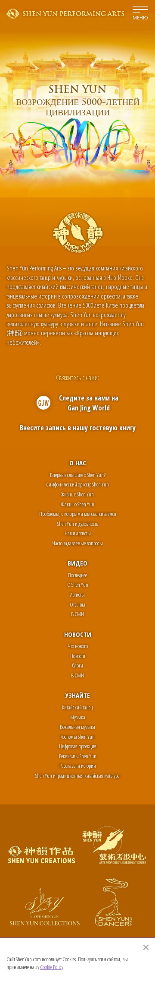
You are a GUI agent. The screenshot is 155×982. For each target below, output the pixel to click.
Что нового (78, 646)
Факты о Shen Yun (77, 504)
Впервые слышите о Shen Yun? (77, 475)
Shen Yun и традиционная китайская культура (77, 775)
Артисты (77, 594)
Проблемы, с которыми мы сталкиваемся (77, 514)
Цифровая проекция (77, 746)
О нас (77, 462)
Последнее (77, 575)
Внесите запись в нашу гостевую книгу (78, 427)
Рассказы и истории (77, 765)
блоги (77, 665)
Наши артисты (78, 533)
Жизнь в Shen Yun (77, 494)
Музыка (77, 717)
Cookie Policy (51, 967)
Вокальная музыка (77, 727)
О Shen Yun (77, 584)
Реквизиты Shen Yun (77, 756)
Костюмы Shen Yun (77, 736)
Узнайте (77, 695)
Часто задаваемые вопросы (77, 543)
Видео (77, 563)
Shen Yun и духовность (77, 524)
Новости (77, 634)
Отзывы (77, 604)
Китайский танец (77, 707)
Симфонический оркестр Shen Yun (77, 484)
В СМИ (77, 614)
